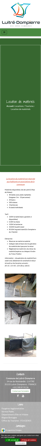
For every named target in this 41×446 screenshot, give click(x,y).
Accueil (10, 106)
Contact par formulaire (20, 391)
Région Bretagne (9, 417)
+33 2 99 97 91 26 (20, 387)
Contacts (20, 374)
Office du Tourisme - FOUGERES (16, 420)
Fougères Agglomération (13, 408)
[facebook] (18, 396)
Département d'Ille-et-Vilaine (15, 414)
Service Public (8, 411)
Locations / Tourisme (24, 106)
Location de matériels (20, 109)
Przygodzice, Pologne (13, 430)
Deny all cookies (29, 440)
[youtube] (23, 396)
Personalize (20, 443)
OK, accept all (12, 440)
